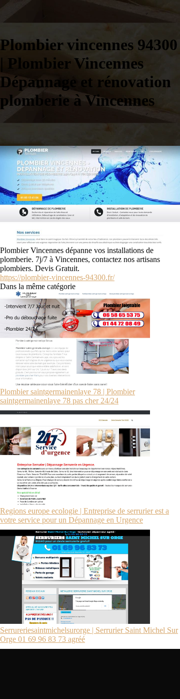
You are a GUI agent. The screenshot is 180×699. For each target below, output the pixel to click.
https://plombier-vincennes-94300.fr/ (57, 277)
